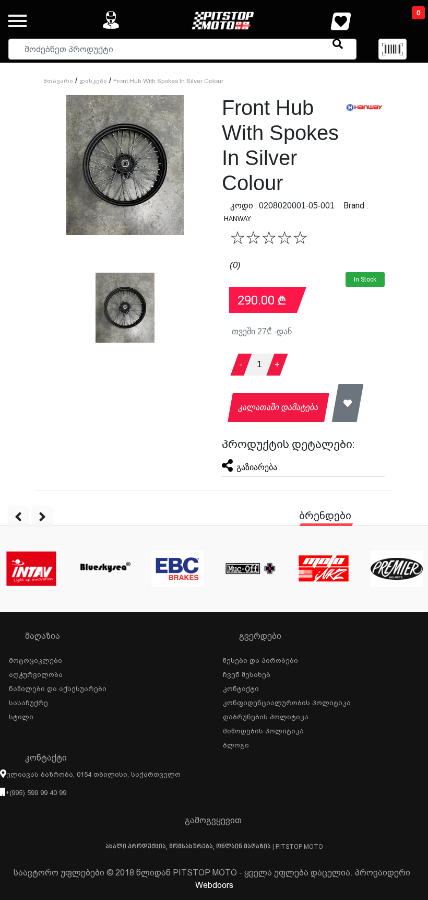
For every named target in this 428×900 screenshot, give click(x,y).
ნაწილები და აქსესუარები (57, 687)
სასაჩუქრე (28, 701)
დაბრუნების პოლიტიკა (265, 715)
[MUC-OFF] (250, 569)
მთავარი (58, 81)
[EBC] (177, 569)
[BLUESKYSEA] (104, 569)
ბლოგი (236, 743)
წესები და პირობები (260, 659)
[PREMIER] (396, 569)
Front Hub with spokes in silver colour (168, 81)
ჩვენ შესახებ (246, 673)
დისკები (93, 81)
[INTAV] (31, 569)
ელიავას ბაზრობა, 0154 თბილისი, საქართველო (93, 774)
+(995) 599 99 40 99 (35, 793)
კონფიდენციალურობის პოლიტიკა (287, 701)
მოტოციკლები (35, 659)
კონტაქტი (241, 687)
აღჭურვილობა (36, 673)
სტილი (21, 715)
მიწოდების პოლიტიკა (263, 729)
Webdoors (214, 885)
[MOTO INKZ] (323, 569)
